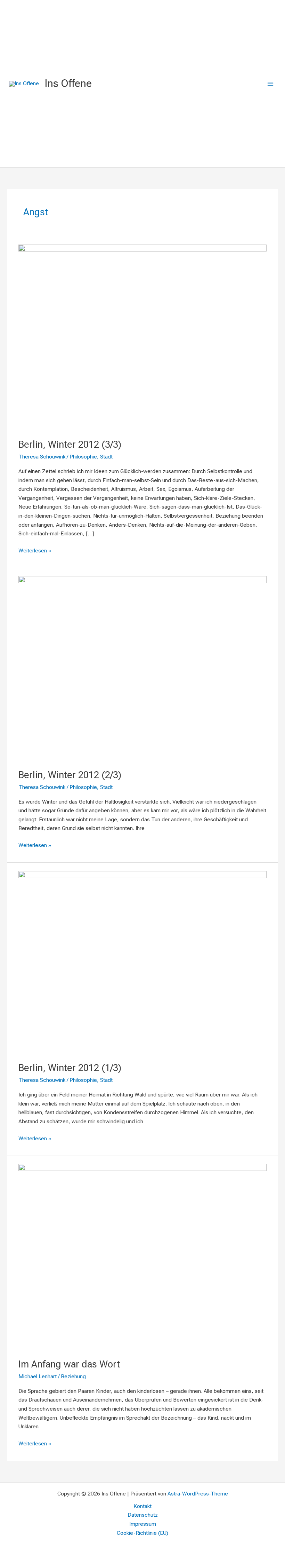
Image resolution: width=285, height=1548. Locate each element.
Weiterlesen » (34, 550)
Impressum (142, 1524)
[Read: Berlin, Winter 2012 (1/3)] (142, 962)
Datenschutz (143, 1515)
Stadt (106, 457)
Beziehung (73, 1376)
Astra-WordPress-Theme (198, 1494)
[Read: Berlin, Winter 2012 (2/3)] (142, 668)
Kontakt (142, 1506)
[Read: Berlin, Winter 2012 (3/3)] (142, 337)
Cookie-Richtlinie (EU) (142, 1533)
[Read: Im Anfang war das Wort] (142, 1257)
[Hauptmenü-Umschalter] (270, 83)
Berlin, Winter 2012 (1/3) (69, 1068)
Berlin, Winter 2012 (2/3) (69, 775)
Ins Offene (68, 83)
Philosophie (83, 457)
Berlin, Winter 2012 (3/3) (69, 444)
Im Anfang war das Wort (69, 1364)
